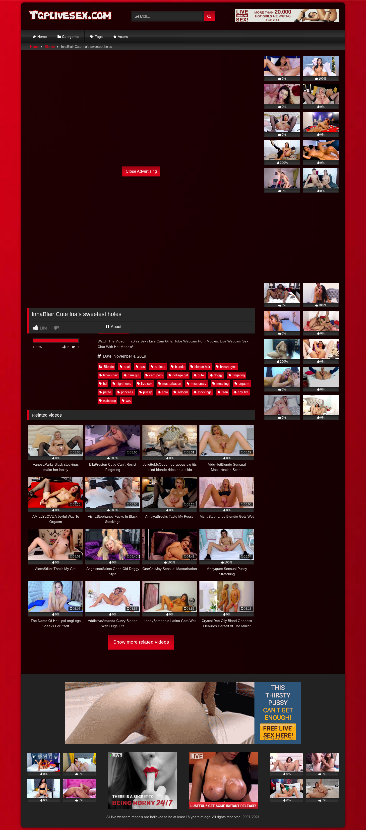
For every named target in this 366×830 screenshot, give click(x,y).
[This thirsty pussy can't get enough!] (183, 743)
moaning (222, 384)
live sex (146, 384)
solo (165, 392)
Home (42, 37)
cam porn (156, 375)
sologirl (183, 392)
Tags (99, 37)
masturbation (171, 384)
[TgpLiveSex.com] (70, 16)
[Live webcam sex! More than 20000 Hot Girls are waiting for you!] (287, 21)
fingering (239, 375)
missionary (198, 384)
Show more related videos (141, 642)
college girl (180, 375)
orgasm (244, 384)
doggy (218, 375)
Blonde (50, 47)
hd (105, 384)
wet (128, 400)
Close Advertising (141, 171)
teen (225, 392)
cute (201, 375)
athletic (160, 367)
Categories (70, 37)
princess (127, 392)
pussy (147, 392)
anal (127, 367)
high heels (124, 384)
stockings (205, 392)
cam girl (133, 375)
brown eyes (228, 367)
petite (107, 392)
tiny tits (243, 392)
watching (109, 400)
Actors (123, 37)
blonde (179, 367)
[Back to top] (350, 815)
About (115, 327)
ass (142, 367)
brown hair (110, 375)
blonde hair (202, 367)
